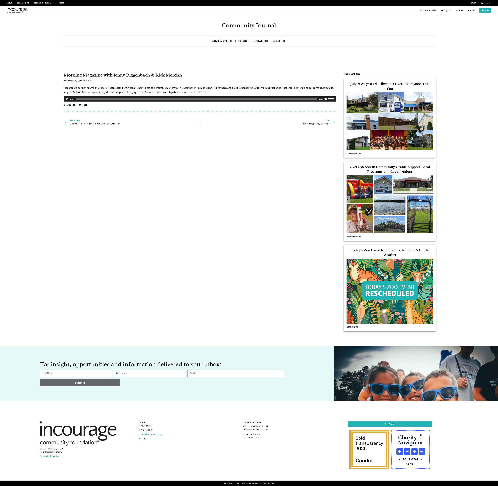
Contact (472, 3)
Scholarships (23, 3)
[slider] (331, 98)
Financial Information (49, 456)
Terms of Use (228, 483)
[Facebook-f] (140, 439)
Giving (444, 10)
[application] (200, 99)
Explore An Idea (428, 10)
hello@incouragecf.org (152, 434)
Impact (471, 10)
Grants (459, 10)
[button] (74, 105)
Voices (89, 80)
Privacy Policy (240, 483)
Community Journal (43, 3)
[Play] (67, 99)
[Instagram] (145, 439)
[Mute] (325, 99)
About (9, 3)
